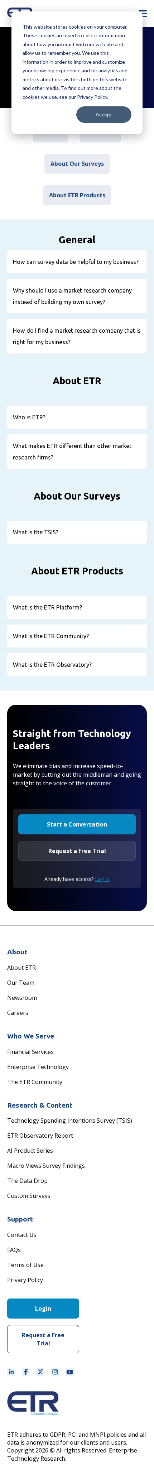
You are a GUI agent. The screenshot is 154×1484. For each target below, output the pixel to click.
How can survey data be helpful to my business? (76, 262)
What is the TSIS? (35, 532)
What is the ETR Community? (51, 636)
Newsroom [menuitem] (22, 998)
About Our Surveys (77, 164)
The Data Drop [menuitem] (27, 1181)
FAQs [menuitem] (14, 1250)
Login (43, 1308)
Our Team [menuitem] (20, 983)
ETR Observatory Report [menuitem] (40, 1136)
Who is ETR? (29, 417)
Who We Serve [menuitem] (30, 1036)
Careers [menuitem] (17, 1013)
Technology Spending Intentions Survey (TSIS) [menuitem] (69, 1120)
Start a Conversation (77, 824)
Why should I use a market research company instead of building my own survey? (72, 296)
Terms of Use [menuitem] (25, 1265)
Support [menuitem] (20, 1219)
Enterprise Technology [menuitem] (38, 1067)
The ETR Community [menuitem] (34, 1082)
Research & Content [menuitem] (39, 1105)
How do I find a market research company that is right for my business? (77, 336)
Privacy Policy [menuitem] (25, 1280)
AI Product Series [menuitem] (30, 1151)
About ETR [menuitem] (21, 968)
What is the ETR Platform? (47, 607)
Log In (102, 879)
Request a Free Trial (77, 851)
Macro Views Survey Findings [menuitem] (46, 1166)
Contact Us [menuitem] (22, 1235)
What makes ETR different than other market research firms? (72, 452)
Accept (104, 114)
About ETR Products (77, 195)
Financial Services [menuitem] (30, 1052)
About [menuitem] (17, 952)
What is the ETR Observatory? (52, 664)
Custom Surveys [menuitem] (28, 1196)
